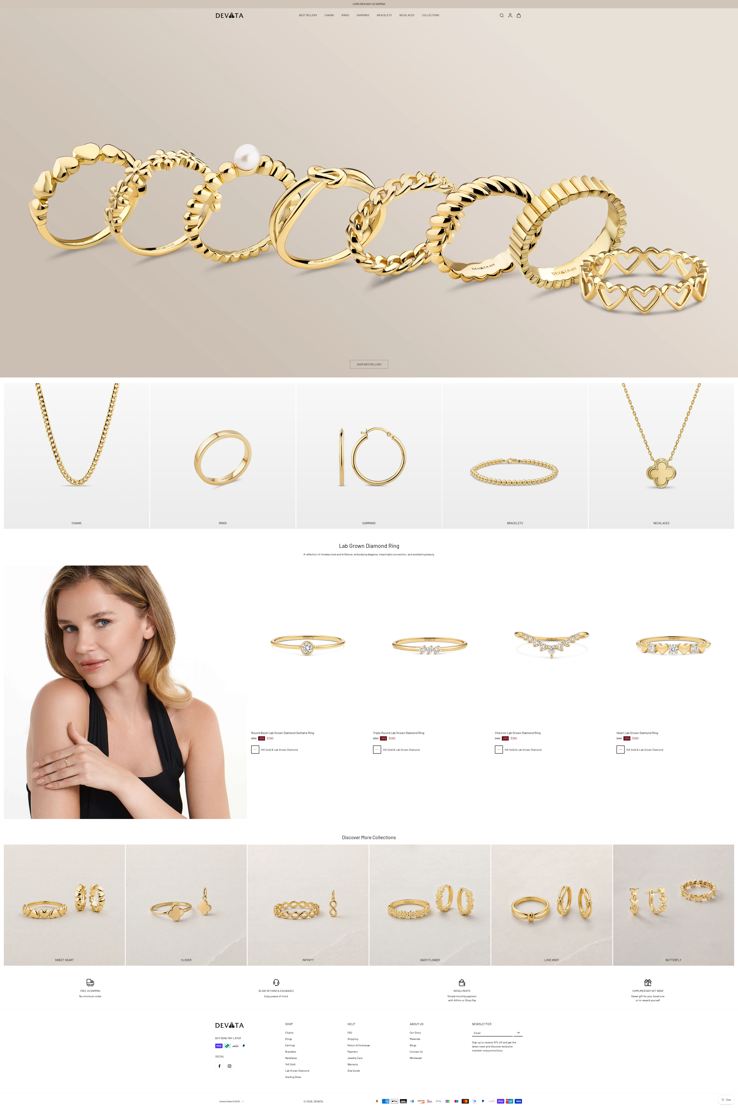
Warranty (352, 1064)
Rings (288, 1039)
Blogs (413, 1045)
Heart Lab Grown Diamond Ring (637, 733)
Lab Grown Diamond (297, 1070)
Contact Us (416, 1051)
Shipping (352, 1039)
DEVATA (318, 1101)
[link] (125, 692)
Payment (352, 1051)
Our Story (415, 1032)
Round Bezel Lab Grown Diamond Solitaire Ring (282, 733)
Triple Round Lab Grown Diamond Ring (398, 733)
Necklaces (291, 1058)
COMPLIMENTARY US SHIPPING (369, 4)
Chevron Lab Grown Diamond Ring (518, 733)
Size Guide (353, 1070)
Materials (415, 1039)
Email (477, 1032)
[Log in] (510, 15)
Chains (289, 1032)
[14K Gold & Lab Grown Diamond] (255, 749)
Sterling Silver (293, 1077)
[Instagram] (229, 1066)
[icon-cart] (518, 15)
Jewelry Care (354, 1058)
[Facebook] (219, 1066)
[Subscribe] (518, 1032)
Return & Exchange (358, 1045)
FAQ (349, 1032)
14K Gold (290, 1064)
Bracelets (290, 1051)
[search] (501, 15)
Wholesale (416, 1058)
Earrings (290, 1045)
